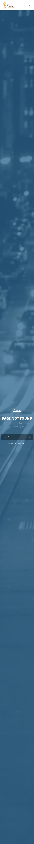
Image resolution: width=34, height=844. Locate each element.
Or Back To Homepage (17, 443)
